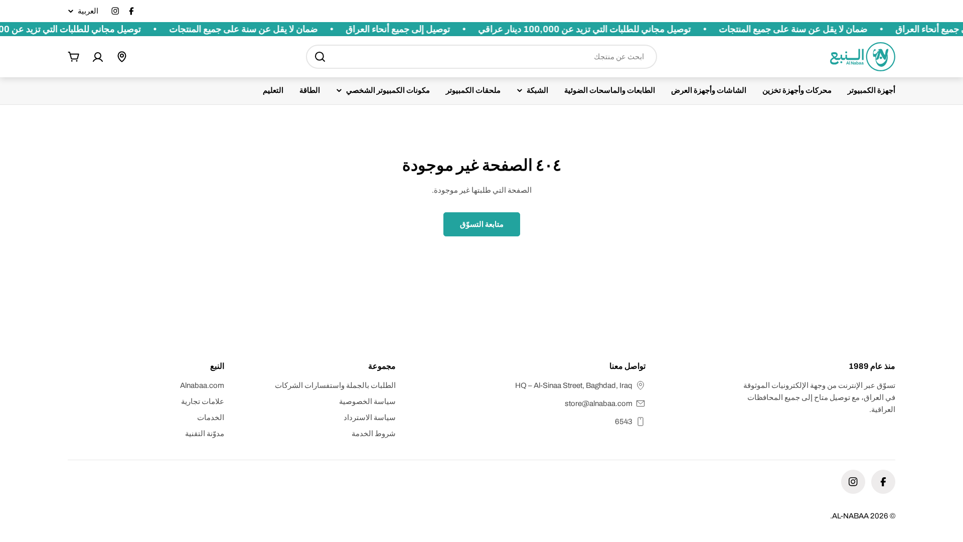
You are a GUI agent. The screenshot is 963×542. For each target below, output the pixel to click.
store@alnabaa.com (598, 403)
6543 (623, 422)
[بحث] (320, 57)
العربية (88, 11)
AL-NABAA (850, 516)
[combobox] (481, 57)
